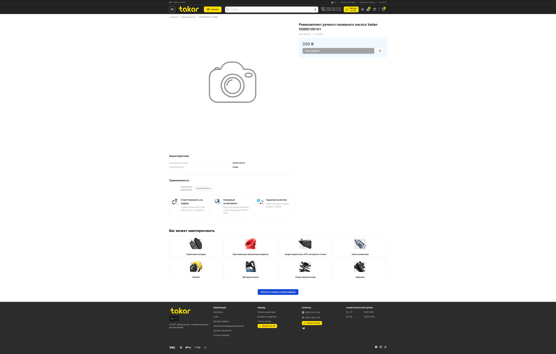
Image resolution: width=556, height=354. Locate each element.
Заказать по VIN (268, 326)
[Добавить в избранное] (380, 51)
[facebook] (376, 346)
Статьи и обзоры (221, 335)
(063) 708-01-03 (312, 317)
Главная (174, 17)
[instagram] (380, 346)
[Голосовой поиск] (315, 10)
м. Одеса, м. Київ (178, 2)
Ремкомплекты (188, 17)
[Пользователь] (362, 9)
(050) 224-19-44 (312, 312)
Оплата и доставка (347, 2)
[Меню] (172, 9)
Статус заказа (264, 321)
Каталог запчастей (222, 330)
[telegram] (303, 328)
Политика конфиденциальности (228, 326)
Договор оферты (221, 321)
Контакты (383, 2)
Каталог (215, 9)
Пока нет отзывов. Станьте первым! (278, 292)
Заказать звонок (313, 323)
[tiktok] (385, 346)
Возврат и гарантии (267, 317)
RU (172, 318)
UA (335, 2)
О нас (215, 317)
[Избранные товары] (375, 9)
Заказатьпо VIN (353, 9)
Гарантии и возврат (367, 2)
